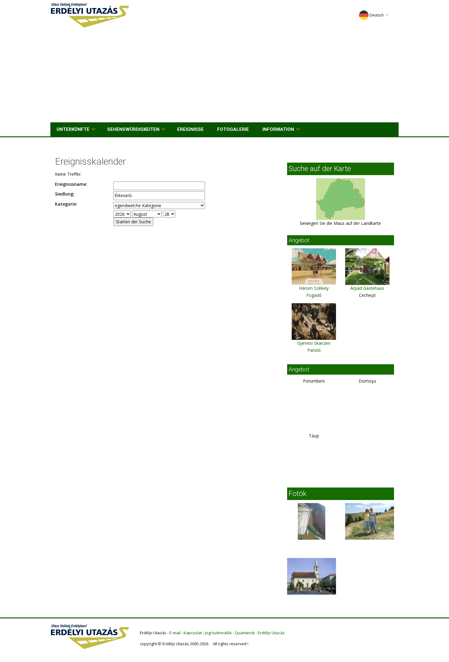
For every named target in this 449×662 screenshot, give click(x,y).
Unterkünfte (73, 129)
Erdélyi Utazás (271, 632)
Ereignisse (190, 129)
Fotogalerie (233, 129)
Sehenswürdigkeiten (133, 129)
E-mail (175, 632)
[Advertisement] (224, 76)
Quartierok (245, 632)
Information (278, 129)
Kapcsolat (193, 632)
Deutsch (377, 15)
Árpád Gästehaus (367, 288)
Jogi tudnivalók (218, 632)
